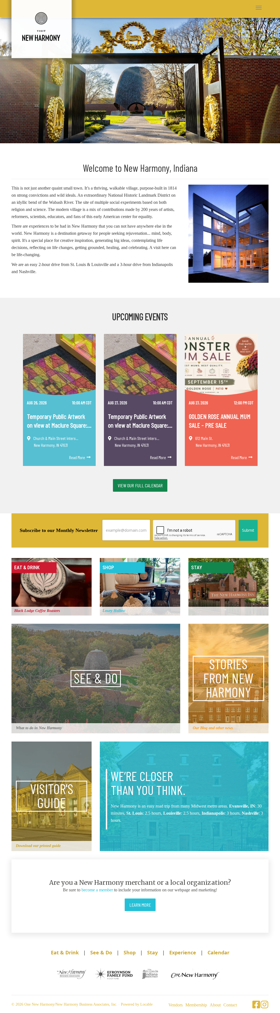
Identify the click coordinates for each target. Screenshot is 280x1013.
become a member (97, 890)
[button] (258, 7)
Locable (146, 1004)
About (215, 1005)
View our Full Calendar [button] (140, 485)
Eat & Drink (65, 952)
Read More (77, 457)
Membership (196, 1005)
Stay (152, 952)
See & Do (101, 952)
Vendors (175, 1005)
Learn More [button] (140, 905)
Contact (230, 1005)
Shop (130, 952)
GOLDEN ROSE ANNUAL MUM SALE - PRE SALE (219, 420)
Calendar (218, 952)
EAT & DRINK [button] (27, 567)
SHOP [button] (108, 567)
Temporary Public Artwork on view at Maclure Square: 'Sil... (57, 420)
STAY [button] (196, 567)
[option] (59, 403)
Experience (182, 952)
